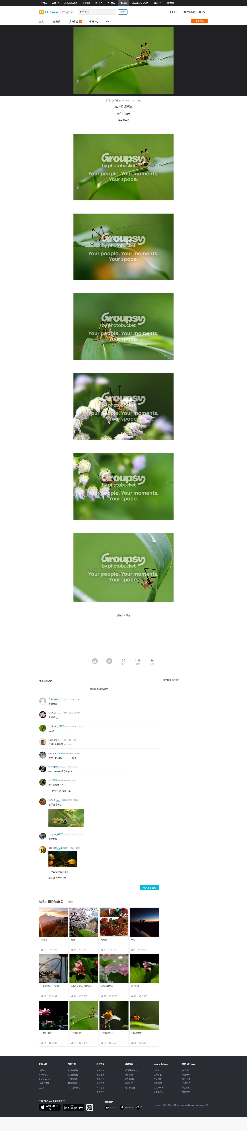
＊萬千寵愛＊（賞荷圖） (82, 986)
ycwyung (52, 834)
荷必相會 (135, 986)
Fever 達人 (44, 1074)
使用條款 (186, 1087)
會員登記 (186, 1083)
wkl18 (51, 766)
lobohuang (53, 726)
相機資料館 (73, 1070)
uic (49, 780)
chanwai (52, 752)
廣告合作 (186, 1078)
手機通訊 (100, 1078)
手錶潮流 (100, 1091)
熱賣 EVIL (158, 1091)
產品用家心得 (74, 1087)
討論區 (42, 1087)
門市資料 (158, 1070)
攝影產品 (100, 1074)
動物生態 (175, 679)
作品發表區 (44, 1083)
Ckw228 (52, 712)
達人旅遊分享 (131, 1087)
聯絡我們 (186, 1074)
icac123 (52, 847)
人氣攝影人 (56, 21)
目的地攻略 (130, 1078)
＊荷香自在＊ (107, 986)
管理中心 (93, 21)
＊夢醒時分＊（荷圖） (51, 986)
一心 (133, 939)
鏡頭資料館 (73, 1074)
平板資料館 (73, 1083)
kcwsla (51, 799)
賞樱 (73, 939)
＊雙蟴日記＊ (107, 1032)
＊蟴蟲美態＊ (137, 1032)
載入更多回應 (149, 887)
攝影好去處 (132, 1070)
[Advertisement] (123, 650)
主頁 (41, 21)
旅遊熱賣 (129, 1074)
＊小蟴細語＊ (77, 1032)
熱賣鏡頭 (158, 1083)
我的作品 (75, 21)
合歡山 (44, 939)
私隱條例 (186, 1091)
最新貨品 (158, 1074)
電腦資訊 (100, 1083)
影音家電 (100, 1087)
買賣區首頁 (101, 1070)
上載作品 (200, 21)
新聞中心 (43, 1070)
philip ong (52, 739)
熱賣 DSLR (159, 1087)
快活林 (115, 100)
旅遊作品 (129, 1083)
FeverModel (44, 1078)
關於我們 (186, 1070)
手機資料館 (73, 1078)
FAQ (107, 21)
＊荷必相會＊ (47, 1032)
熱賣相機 (158, 1078)
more (70, 901)
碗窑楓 (104, 939)
